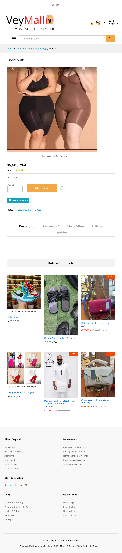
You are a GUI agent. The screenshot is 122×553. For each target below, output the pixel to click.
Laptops (8, 519)
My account (10, 447)
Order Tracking (11, 468)
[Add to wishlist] (62, 188)
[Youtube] (20, 485)
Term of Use (10, 464)
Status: (11, 170)
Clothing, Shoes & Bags (29, 210)
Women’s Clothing (13, 502)
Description (27, 226)
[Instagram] (25, 485)
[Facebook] (5, 485)
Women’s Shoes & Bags (16, 507)
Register (113, 24)
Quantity (11, 185)
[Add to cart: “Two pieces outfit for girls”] (16, 382)
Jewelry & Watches (73, 464)
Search (110, 38)
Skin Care (9, 515)
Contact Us (10, 460)
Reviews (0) (52, 226)
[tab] (27, 228)
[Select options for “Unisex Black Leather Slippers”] (53, 333)
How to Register (71, 511)
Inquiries (61, 232)
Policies (97, 226)
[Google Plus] (15, 485)
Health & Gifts (11, 511)
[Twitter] (10, 485)
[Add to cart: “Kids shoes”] (16, 306)
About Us (9, 456)
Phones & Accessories (74, 460)
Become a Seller (12, 451)
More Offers (76, 226)
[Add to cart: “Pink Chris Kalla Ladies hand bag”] (90, 318)
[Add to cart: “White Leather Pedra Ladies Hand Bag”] (90, 394)
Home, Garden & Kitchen (76, 456)
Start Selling (69, 507)
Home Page (69, 502)
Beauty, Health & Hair (74, 451)
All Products (69, 515)
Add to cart (42, 188)
